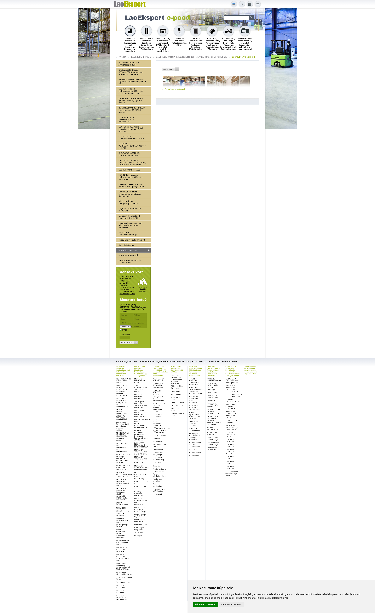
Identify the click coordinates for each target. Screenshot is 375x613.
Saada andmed (127, 342)
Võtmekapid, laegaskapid (139, 529)
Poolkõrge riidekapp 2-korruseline (139, 494)
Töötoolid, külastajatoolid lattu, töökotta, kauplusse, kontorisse (176, 379)
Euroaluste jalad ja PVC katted (159, 490)
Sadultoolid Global (175, 398)
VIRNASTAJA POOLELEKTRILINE (232, 400)
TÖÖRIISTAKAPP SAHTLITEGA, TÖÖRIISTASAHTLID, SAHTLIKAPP (196, 415)
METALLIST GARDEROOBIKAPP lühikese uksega (141, 468)
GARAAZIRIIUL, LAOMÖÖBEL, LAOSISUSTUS (131, 261)
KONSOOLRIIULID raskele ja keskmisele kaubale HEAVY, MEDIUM (131, 128)
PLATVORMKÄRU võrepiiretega (213, 438)
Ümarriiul (156, 466)
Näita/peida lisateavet (175, 89)
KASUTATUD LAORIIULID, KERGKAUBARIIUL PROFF (129, 154)
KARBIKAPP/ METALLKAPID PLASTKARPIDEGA (141, 445)
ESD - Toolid (175, 391)
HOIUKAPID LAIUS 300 (141, 483)
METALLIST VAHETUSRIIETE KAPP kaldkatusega (140, 476)
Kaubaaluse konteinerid (157, 415)
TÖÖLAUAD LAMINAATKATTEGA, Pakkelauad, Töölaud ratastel (197, 390)
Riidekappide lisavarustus (139, 520)
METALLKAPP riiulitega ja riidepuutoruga (140, 509)
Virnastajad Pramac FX (229, 457)
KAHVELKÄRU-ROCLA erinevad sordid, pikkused (231, 381)
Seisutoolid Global (175, 409)
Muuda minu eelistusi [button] (231, 604)
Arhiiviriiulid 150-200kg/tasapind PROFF (128, 202)
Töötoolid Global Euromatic (177, 387)
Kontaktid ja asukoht (142, 288)
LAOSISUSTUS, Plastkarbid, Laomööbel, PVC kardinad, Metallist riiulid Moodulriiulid (160, 370)
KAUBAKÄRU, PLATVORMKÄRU (213, 397)
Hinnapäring (168, 69)
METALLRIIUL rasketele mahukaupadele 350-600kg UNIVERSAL (131, 177)
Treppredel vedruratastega (159, 459)
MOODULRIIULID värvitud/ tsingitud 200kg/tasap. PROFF (159, 407)
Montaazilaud (194, 449)
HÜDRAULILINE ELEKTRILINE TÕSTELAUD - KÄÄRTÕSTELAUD (232, 389)
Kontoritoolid (176, 394)
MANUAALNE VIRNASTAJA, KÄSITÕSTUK (230, 407)
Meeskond (142, 291)
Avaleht (122, 57)
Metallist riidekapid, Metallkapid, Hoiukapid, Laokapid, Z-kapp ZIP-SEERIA (141, 435)
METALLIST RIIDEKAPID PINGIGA (138, 397)
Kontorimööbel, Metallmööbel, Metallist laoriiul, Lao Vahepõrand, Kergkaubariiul (250, 370)
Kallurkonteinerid (159, 435)
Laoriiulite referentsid (128, 255)
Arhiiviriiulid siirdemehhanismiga (128, 233)
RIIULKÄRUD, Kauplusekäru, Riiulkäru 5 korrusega (212, 387)
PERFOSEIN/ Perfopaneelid (194, 429)
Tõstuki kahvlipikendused (159, 475)
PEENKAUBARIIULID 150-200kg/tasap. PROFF (129, 63)
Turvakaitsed (158, 449)
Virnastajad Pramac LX (229, 462)
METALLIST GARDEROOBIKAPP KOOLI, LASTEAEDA (141, 501)
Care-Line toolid (177, 405)
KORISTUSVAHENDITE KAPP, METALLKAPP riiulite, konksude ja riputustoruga (142, 423)
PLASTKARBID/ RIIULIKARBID (158, 380)
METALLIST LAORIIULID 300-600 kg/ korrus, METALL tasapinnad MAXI (132, 81)
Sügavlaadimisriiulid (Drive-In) (132, 240)
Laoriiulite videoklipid (243, 57)
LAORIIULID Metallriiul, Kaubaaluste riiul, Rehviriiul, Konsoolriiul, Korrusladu (191, 57)
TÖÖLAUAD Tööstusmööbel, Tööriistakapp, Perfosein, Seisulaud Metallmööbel (195, 370)
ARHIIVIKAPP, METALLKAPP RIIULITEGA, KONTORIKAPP (140, 413)
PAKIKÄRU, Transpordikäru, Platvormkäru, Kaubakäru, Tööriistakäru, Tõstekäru (213, 370)
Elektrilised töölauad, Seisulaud (193, 423)
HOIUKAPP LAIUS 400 (140, 487)
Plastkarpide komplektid (157, 480)
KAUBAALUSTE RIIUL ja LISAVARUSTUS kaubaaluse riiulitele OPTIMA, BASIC (131, 72)
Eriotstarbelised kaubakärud (213, 449)
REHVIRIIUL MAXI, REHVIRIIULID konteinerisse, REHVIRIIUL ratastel (132, 109)
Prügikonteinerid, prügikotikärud (159, 470)
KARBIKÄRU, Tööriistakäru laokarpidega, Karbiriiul (212, 404)
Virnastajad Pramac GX (229, 445)
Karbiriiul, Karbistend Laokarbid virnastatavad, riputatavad (130, 193)
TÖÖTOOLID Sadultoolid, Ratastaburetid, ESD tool (177, 369)
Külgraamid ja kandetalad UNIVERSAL (130, 209)
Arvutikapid (138, 533)
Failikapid (138, 536)
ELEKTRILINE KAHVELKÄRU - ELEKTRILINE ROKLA (231, 414)
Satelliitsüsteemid (126, 245)
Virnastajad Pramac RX (229, 467)
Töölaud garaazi (195, 452)
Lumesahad (157, 494)
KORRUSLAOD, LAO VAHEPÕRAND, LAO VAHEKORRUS (127, 119)
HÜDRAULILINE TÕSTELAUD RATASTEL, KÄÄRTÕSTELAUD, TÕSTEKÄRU (214, 421)
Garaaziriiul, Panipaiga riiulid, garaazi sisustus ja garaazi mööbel (131, 100)
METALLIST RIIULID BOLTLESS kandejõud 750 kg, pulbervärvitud (158, 396)
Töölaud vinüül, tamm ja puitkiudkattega (195, 444)
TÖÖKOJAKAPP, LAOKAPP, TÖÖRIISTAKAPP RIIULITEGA (140, 405)
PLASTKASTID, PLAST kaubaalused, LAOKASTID (158, 422)
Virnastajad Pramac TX (229, 440)
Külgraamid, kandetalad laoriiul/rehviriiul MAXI (129, 217)
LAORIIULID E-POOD (141, 57)
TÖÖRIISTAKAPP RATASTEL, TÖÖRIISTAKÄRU (213, 412)
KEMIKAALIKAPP (140, 525)
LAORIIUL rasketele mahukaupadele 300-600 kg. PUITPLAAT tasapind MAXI (131, 90)
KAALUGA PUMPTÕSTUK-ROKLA (231, 434)
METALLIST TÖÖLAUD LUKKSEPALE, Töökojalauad (194, 382)
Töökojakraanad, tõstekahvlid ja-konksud (231, 474)
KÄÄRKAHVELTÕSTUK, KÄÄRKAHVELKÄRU (233, 396)
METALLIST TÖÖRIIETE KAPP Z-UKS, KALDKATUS (140, 460)
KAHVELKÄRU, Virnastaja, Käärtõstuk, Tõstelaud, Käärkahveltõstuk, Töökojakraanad (232, 370)
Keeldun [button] (212, 604)
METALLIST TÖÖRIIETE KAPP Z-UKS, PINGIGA (140, 452)
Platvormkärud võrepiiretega (213, 443)
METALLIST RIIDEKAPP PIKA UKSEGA (140, 381)
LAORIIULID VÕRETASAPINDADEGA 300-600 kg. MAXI (132, 145)
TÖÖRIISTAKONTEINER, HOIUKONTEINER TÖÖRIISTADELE (162, 430)
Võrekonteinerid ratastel (159, 445)
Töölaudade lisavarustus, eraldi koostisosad (193, 399)
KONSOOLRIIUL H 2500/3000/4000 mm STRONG (131, 137)
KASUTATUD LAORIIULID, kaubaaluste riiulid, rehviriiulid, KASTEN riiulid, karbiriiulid (132, 162)
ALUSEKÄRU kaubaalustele (212, 428)
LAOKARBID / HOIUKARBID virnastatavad (158, 386)
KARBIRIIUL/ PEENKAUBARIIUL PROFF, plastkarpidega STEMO (132, 185)
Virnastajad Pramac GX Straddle (229, 451)
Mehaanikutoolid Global (177, 415)
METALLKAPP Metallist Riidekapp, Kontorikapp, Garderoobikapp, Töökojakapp (141, 370)
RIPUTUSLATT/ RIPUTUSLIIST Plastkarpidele (194, 407)
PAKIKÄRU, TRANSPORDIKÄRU (214, 380)
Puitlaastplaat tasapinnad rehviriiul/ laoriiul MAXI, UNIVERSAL (130, 225)
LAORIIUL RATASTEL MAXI (129, 169)
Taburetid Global (177, 402)
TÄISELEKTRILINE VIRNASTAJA (231, 421)
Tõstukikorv (157, 463)
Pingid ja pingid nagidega (140, 515)
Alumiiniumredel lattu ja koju (159, 454)
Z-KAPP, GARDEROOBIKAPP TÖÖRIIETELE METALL (141, 389)
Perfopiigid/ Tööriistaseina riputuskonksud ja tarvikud (195, 436)
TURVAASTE (157, 438)
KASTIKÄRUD (212, 393)
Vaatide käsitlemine (157, 485)
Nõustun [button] (199, 604)
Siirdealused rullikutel (212, 433)
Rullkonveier (194, 455)
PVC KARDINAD (158, 441)
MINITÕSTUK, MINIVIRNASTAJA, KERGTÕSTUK (231, 428)
